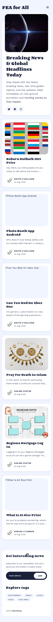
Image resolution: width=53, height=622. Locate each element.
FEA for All (15, 7)
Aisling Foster (22, 391)
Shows (40, 595)
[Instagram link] (21, 109)
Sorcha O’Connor (24, 531)
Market (29, 595)
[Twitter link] (9, 109)
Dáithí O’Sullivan (24, 179)
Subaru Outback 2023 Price (23, 161)
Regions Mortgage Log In (24, 445)
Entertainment (14, 595)
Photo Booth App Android (20, 233)
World (11, 600)
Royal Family (24, 600)
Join (40, 576)
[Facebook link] (15, 109)
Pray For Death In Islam (26, 374)
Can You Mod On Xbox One (24, 305)
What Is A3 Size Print (23, 515)
